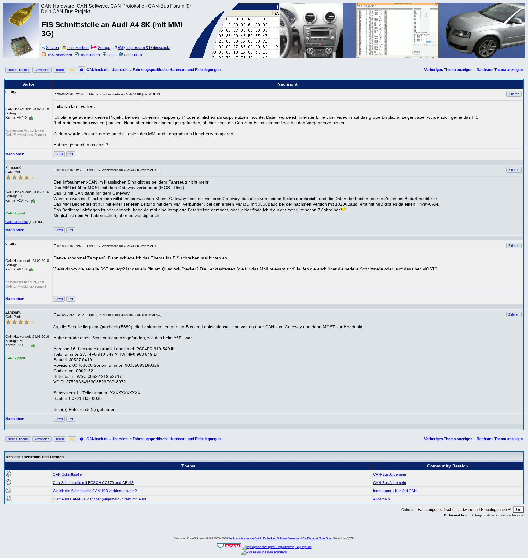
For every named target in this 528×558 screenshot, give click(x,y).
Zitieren (513, 94)
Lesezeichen (78, 48)
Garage (104, 48)
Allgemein (381, 499)
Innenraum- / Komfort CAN (395, 491)
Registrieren (89, 55)
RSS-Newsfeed (59, 55)
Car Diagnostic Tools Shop (317, 538)
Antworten (42, 70)
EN (134, 55)
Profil (59, 154)
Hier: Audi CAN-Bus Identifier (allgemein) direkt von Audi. (100, 499)
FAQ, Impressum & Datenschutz (144, 48)
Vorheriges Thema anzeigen (448, 70)
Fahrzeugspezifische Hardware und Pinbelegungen (177, 70)
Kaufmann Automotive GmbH (245, 538)
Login (112, 55)
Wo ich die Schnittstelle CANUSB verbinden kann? (95, 491)
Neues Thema (18, 70)
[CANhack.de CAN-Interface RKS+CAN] (21, 26)
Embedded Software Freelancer (281, 538)
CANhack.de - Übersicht (107, 70)
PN (70, 154)
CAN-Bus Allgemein (389, 474)
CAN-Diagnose (17, 222)
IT (141, 55)
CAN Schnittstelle (67, 474)
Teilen (59, 70)
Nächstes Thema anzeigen (500, 70)
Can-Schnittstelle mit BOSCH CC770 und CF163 (93, 483)
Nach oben (15, 154)
